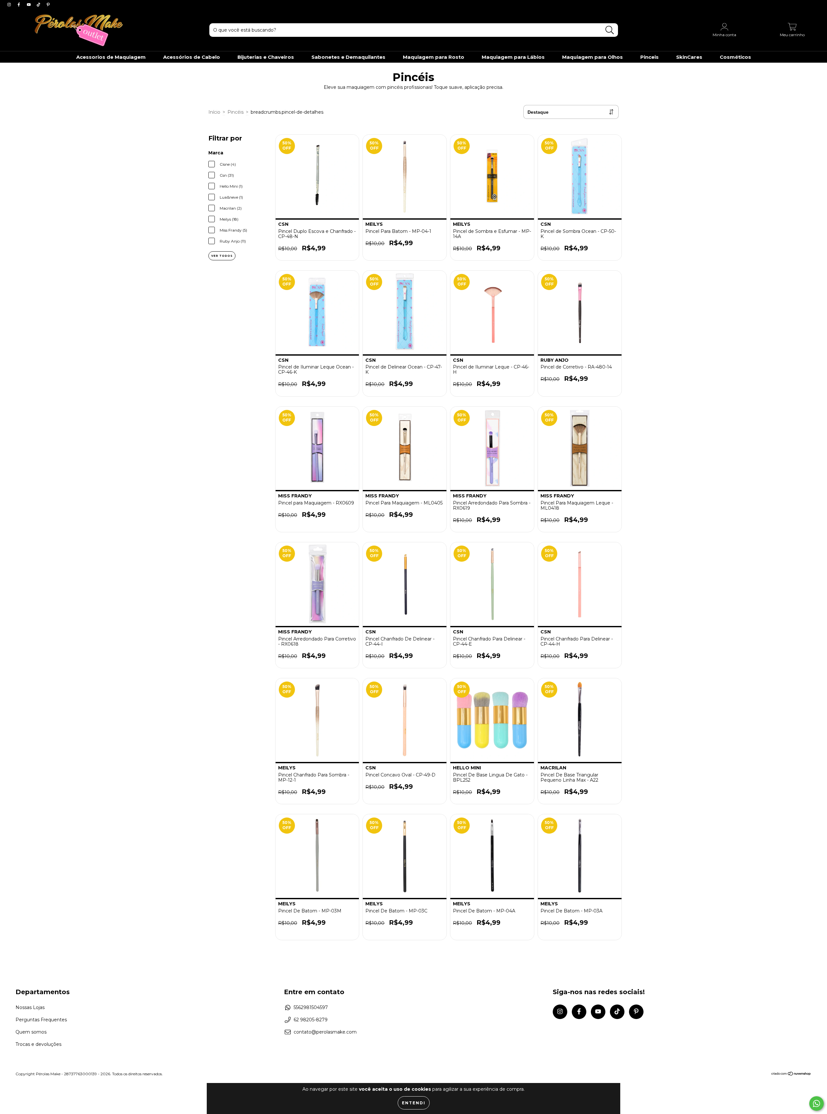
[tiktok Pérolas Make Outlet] (39, 4)
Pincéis (235, 112)
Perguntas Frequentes (41, 1020)
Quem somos (31, 1032)
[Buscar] (609, 30)
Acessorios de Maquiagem (111, 57)
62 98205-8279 (311, 1020)
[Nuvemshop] (791, 1074)
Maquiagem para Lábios (513, 57)
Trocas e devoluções (38, 1044)
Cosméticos (735, 57)
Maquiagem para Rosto (433, 57)
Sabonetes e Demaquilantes (348, 57)
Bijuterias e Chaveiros (265, 57)
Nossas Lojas (30, 1007)
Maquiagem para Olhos (592, 57)
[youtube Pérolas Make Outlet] (29, 4)
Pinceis (649, 57)
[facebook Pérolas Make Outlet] (19, 4)
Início (214, 112)
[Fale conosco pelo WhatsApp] (816, 1103)
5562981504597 (311, 1007)
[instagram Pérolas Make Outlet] (10, 4)
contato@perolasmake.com (325, 1032)
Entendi (413, 1102)
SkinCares (689, 57)
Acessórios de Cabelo (191, 57)
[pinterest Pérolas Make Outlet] (48, 4)
